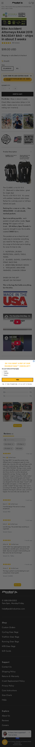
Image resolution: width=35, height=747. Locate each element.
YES (17, 380)
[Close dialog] (33, 361)
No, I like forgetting (10, 384)
